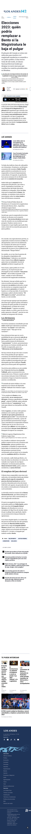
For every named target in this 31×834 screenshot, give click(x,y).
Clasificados (6, 794)
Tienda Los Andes (8, 792)
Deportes (5, 766)
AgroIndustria (6, 779)
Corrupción (6, 541)
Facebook (4, 740)
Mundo (5, 771)
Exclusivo (14, 541)
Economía (6, 760)
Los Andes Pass (7, 790)
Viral (4, 784)
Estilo (4, 777)
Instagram (8, 740)
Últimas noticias (7, 755)
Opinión (5, 773)
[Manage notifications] (27, 827)
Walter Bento (12, 538)
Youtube (18, 740)
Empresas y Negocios (8, 775)
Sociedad (5, 762)
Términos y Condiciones (9, 797)
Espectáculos (6, 768)
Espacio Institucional (8, 786)
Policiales (5, 764)
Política (9, 17)
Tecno (4, 781)
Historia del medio (8, 803)
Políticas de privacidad (9, 799)
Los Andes (2, 17)
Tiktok (11, 740)
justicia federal (22, 538)
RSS (4, 801)
